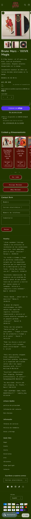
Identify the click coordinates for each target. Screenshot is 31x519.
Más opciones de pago (15, 112)
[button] (2, 5)
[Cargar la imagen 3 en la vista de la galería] (23, 44)
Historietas (7, 454)
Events (5, 446)
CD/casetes (7, 461)
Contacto (6, 469)
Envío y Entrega (9, 431)
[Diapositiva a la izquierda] (2, 45)
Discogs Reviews (15, 185)
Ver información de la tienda (13, 123)
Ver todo (15, 177)
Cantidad (4, 93)
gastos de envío (8, 84)
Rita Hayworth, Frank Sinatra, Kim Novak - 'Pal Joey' (7, 152)
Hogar (5, 442)
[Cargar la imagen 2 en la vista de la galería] (15, 44)
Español (14, 498)
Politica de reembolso (11, 427)
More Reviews (7, 413)
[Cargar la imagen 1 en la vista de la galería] (7, 44)
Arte (4, 457)
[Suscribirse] (25, 480)
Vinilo (5, 450)
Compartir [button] (6, 126)
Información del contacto (12, 409)
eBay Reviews (15, 189)
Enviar (6, 229)
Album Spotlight (9, 465)
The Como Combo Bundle (20, 150)
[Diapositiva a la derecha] (29, 45)
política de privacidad (11, 405)
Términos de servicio (10, 424)
